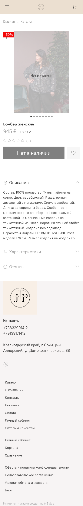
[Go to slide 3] (37, 116)
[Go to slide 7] (49, 116)
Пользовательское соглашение (29, 475)
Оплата (10, 413)
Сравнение (13, 455)
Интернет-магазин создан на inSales (28, 503)
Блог (8, 490)
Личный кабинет (17, 420)
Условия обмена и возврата (26, 482)
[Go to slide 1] (31, 116)
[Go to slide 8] (52, 116)
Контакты (12, 397)
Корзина (11, 448)
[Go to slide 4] (40, 116)
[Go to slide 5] (43, 116)
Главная (9, 21)
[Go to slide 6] (46, 116)
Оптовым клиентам (20, 428)
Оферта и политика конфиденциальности (37, 467)
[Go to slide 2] (34, 116)
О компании (14, 390)
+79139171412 (14, 333)
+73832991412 (15, 328)
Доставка (12, 405)
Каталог (26, 21)
